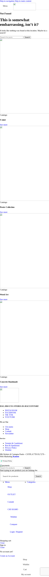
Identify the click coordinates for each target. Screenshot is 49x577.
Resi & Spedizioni (12, 445)
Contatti (8, 431)
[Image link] (9, 402)
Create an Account (7, 556)
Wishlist (8, 450)
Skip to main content (23, 1)
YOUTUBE (10, 417)
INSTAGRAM (11, 410)
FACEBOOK (10, 413)
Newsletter (9, 434)
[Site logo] (24, 10)
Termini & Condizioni (13, 443)
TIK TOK (9, 415)
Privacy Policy (11, 448)
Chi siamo (9, 427)
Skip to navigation (7, 1)
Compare (13, 524)
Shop (7, 429)
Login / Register (16, 532)
